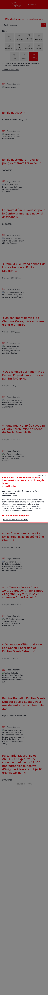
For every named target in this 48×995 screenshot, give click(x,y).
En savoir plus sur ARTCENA (15, 520)
